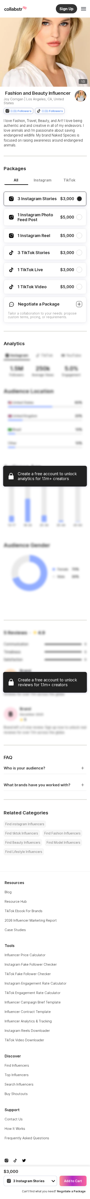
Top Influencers (17, 1075)
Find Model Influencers (63, 842)
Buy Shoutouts (16, 1094)
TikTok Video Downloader (24, 1040)
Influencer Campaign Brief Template (33, 1002)
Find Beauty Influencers (22, 842)
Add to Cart (73, 1181)
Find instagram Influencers (24, 824)
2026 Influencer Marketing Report (31, 920)
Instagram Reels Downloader (27, 1031)
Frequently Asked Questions (27, 1138)
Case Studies (15, 930)
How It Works (15, 1129)
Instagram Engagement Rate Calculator (35, 983)
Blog (8, 892)
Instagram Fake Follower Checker (31, 964)
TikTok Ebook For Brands (23, 911)
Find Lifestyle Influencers (23, 852)
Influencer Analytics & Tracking (28, 1021)
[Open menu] (83, 9)
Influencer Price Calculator (25, 955)
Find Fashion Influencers (62, 833)
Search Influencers (19, 1084)
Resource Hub (16, 901)
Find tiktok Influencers (21, 833)
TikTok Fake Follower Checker (28, 974)
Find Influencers (17, 1065)
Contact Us (14, 1119)
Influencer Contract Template (28, 1012)
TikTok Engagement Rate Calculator (32, 993)
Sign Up (66, 8)
